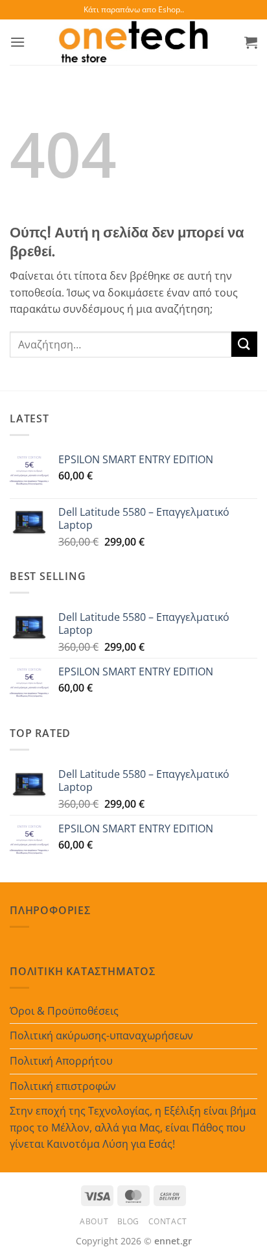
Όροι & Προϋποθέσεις (64, 1011)
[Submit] (244, 344)
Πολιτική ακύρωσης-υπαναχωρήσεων (101, 1035)
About (94, 1221)
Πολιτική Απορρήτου (61, 1061)
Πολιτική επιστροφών (63, 1086)
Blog (128, 1221)
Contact (167, 1221)
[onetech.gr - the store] (133, 42)
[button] (17, 42)
